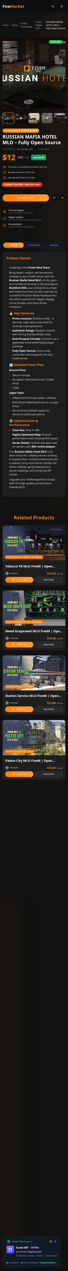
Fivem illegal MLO (39, 25)
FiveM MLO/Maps (26, 25)
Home (6, 25)
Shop (14, 25)
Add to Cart (28, 197)
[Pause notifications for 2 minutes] (51, 1241)
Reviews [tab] (54, 245)
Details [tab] (13, 245)
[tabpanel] (34, 374)
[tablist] (34, 245)
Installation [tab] (34, 245)
